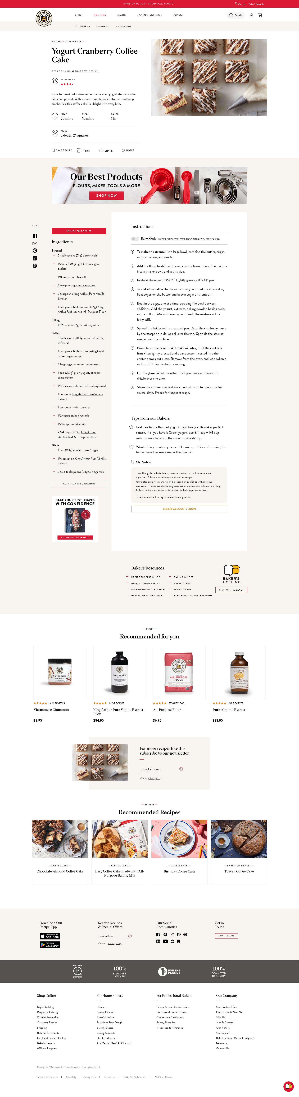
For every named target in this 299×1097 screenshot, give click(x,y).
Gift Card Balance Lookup (51, 1038)
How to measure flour (146, 595)
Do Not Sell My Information (135, 1077)
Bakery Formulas (165, 1022)
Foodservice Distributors (170, 1017)
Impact (178, 15)
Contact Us (222, 1048)
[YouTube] (165, 942)
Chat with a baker (231, 590)
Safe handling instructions (193, 595)
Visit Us (241, 4)
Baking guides (183, 577)
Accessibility (71, 1077)
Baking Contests (106, 1033)
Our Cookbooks (106, 1038)
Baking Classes (105, 1028)
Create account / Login (179, 509)
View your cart (260, 15)
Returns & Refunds (48, 1033)
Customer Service (47, 1022)
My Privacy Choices (163, 1077)
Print (86, 151)
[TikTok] (165, 935)
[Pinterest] (185, 935)
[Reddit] (172, 942)
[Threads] (179, 935)
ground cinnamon (84, 285)
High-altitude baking (145, 583)
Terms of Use (109, 1077)
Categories (82, 26)
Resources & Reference (169, 1028)
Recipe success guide (145, 577)
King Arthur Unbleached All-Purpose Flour (82, 309)
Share (108, 151)
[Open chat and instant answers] (288, 1086)
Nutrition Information (79, 483)
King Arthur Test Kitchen (82, 71)
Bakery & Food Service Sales (172, 1007)
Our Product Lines (226, 1007)
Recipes (100, 15)
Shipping (42, 1028)
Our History (223, 1028)
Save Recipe (64, 150)
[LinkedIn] (158, 942)
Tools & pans (182, 589)
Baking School (149, 15)
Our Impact (222, 1033)
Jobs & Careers (224, 1022)
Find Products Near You (229, 1012)
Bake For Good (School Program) (235, 1038)
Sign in (251, 15)
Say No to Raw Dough (109, 1022)
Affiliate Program (46, 1048)
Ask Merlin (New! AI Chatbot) (114, 1043)
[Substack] (179, 942)
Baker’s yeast (183, 583)
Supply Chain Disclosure (47, 1077)
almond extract (84, 385)
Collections (123, 26)
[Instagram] (172, 935)
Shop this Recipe (80, 231)
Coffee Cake (73, 41)
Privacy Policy (90, 1077)
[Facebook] (158, 935)
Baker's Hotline (105, 1017)
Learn (122, 15)
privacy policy (154, 778)
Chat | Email (226, 935)
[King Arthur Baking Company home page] (44, 19)
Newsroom (222, 1043)
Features (102, 26)
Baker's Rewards (256, 4)
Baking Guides (105, 1012)
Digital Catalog (45, 1007)
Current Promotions (48, 1017)
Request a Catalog (47, 1012)
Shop (79, 15)
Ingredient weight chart (148, 589)
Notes (130, 150)
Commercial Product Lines (171, 1012)
